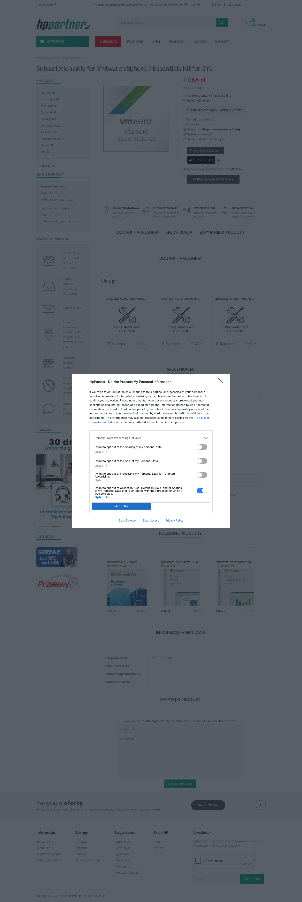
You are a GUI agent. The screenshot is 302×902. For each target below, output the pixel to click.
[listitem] (151, 438)
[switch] (202, 447)
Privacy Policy (174, 520)
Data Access (151, 520)
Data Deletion (128, 520)
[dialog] (151, 451)
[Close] (222, 382)
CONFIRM (121, 506)
